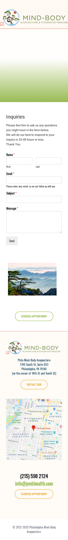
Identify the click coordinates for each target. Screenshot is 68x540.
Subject (11, 193)
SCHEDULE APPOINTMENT (34, 316)
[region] (34, 66)
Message (12, 208)
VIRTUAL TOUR (34, 384)
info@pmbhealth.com (34, 483)
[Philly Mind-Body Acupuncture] (34, 13)
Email (10, 174)
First (8, 166)
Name (10, 155)
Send (12, 241)
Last (38, 166)
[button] (4, 66)
